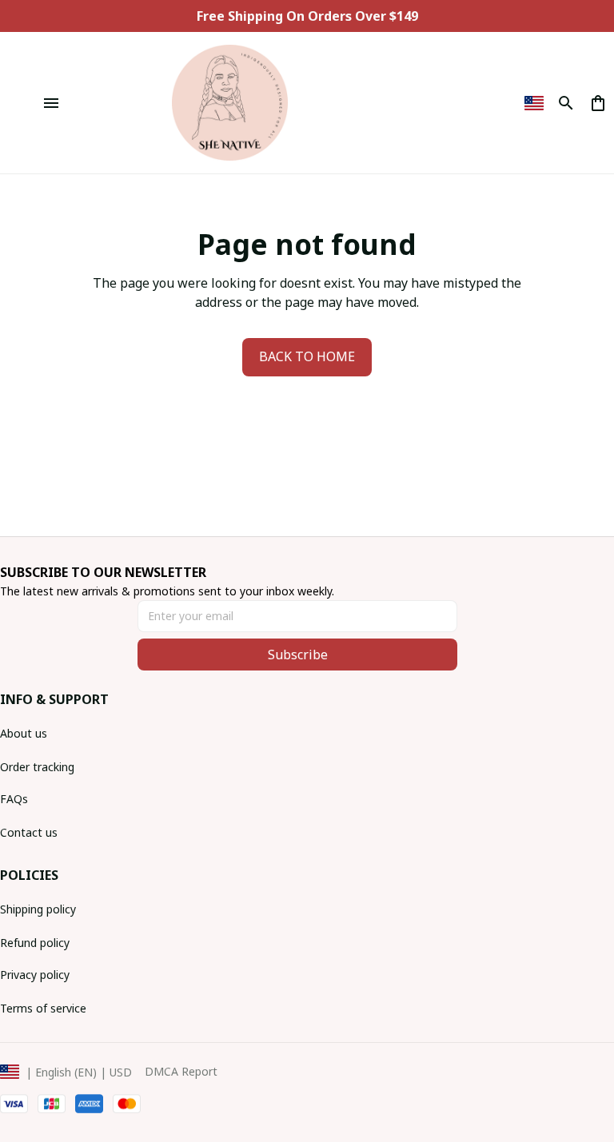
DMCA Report (181, 1071)
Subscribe (298, 654)
